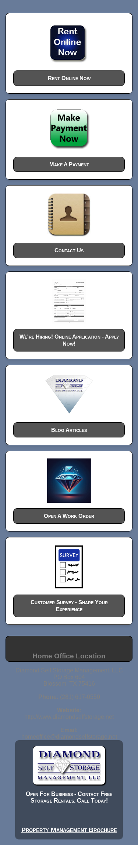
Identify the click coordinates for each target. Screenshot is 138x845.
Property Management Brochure (69, 830)
